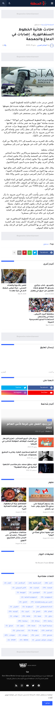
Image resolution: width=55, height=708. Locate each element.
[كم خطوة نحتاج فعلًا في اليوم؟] (41, 523)
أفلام (7, 583)
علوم (20, 626)
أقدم (4, 372)
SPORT (12, 640)
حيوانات (14, 616)
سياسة (23, 621)
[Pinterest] (24, 253)
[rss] (16, 685)
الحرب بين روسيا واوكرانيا (41, 602)
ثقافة (26, 616)
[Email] (19, 253)
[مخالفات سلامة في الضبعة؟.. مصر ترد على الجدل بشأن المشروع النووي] (13, 523)
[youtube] (27, 685)
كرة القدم (47, 631)
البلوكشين (35, 593)
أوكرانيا (13, 612)
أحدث (50, 372)
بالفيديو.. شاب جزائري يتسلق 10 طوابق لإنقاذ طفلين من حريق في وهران (42, 288)
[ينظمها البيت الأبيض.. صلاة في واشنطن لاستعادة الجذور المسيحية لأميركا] (41, 305)
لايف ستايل (18, 631)
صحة (31, 626)
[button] (52, 3)
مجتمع (37, 25)
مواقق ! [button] (47, 703)
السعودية (28, 607)
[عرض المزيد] (14, 253)
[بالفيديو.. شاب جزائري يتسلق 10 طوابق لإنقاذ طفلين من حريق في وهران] (41, 276)
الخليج (23, 602)
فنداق (9, 626)
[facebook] (39, 685)
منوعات (23, 635)
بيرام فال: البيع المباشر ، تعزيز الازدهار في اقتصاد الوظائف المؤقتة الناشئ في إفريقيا (19, 441)
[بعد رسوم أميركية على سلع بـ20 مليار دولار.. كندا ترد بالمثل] (41, 495)
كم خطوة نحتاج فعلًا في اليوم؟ (43, 534)
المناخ (36, 612)
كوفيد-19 (32, 631)
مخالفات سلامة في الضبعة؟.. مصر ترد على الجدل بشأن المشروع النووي (15, 537)
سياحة (36, 621)
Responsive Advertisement (27, 14)
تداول (48, 616)
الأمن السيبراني (19, 588)
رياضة (48, 621)
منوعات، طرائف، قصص (42, 640)
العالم (48, 612)
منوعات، (10, 635)
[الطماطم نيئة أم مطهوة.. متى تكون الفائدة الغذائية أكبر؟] (13, 495)
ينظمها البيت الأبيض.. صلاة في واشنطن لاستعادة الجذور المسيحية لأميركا (41, 318)
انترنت (25, 612)
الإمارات (34, 588)
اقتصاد (47, 588)
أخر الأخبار (20, 583)
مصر (35, 635)
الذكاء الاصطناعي (44, 607)
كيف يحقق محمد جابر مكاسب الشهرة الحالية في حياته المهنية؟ (20, 466)
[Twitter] (35, 253)
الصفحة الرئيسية (47, 25)
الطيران (14, 607)
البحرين (48, 593)
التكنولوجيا (46, 597)
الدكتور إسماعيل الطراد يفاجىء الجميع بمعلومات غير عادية (19, 453)
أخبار (48, 583)
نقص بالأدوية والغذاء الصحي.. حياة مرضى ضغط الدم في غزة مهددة (14, 288)
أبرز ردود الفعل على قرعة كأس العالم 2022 (29, 426)
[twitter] (33, 685)
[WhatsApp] (30, 253)
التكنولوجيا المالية (29, 597)
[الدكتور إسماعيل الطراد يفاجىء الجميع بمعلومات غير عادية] (46, 456)
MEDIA (24, 640)
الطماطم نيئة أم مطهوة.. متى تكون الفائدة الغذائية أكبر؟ (14, 506)
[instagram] (22, 685)
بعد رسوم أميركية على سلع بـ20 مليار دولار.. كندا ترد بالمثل (42, 506)
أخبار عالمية (35, 583)
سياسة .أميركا (45, 626)
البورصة (21, 593)
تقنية (37, 616)
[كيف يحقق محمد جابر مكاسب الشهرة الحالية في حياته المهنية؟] (46, 468)
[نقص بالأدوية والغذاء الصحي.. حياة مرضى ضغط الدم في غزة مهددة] (13, 276)
